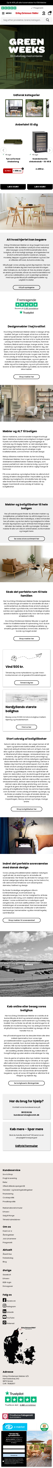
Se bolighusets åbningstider (26, 1083)
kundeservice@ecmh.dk (26, 1115)
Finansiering (8, 1194)
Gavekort (7, 1274)
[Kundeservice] (43, 13)
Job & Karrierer (9, 1238)
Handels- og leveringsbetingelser (18, 1190)
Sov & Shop (8, 1174)
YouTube (10, 1317)
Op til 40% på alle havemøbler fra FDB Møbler (26, 2)
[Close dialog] (50, 1432)
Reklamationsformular (12, 1208)
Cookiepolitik (8, 1197)
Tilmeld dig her (26, 682)
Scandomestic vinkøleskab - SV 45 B (40, 160)
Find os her (26, 727)
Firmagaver (8, 1286)
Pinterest (10, 1323)
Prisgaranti (7, 1242)
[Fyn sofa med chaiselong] (13, 142)
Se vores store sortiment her (26, 538)
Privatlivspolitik (9, 1201)
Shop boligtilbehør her (27, 809)
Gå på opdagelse (26, 287)
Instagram (11, 1306)
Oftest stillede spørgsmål (14, 1186)
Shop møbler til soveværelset (21, 920)
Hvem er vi (7, 1231)
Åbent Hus (7, 1254)
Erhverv (6, 1212)
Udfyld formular (26, 1146)
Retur (5, 1182)
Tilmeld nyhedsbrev (11, 1219)
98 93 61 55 (26, 1112)
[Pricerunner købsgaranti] (18, 1416)
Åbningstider (8, 1235)
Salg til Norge (8, 1215)
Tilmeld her (13, 1455)
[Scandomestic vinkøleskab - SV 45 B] (40, 142)
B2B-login (7, 1282)
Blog (5, 1262)
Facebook (11, 1301)
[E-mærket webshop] (15, 1427)
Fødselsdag (8, 1258)
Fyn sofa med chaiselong (13, 160)
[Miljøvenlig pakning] (44, 1427)
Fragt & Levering (10, 1178)
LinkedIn (10, 1312)
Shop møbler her (26, 376)
